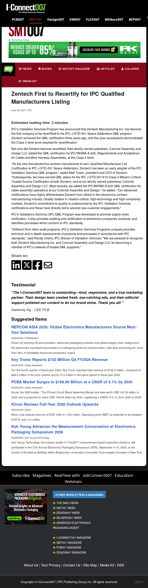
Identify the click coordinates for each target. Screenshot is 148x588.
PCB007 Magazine (68, 547)
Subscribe (21, 475)
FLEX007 (92, 20)
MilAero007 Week (69, 518)
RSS (120, 564)
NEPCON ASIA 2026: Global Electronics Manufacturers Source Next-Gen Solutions (74, 329)
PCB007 (18, 20)
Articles (107, 69)
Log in (138, 581)
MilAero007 (114, 20)
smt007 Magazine (76, 69)
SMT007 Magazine (69, 542)
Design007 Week (68, 513)
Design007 (55, 20)
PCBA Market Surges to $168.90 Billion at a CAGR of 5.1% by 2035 (71, 381)
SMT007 (35, 20)
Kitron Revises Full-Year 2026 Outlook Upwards (54, 404)
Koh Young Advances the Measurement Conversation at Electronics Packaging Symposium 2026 (73, 429)
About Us (31, 564)
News (27, 69)
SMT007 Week (65, 508)
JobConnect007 (97, 475)
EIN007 (75, 20)
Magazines (42, 475)
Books (47, 69)
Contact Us (71, 564)
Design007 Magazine (71, 552)
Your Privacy (50, 564)
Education (124, 475)
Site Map (90, 564)
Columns (131, 69)
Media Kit (107, 564)
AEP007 (135, 20)
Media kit (30, 81)
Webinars (73, 482)
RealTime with (67, 475)
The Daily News (67, 503)
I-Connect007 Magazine (73, 537)
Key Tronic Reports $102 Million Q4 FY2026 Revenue (59, 359)
